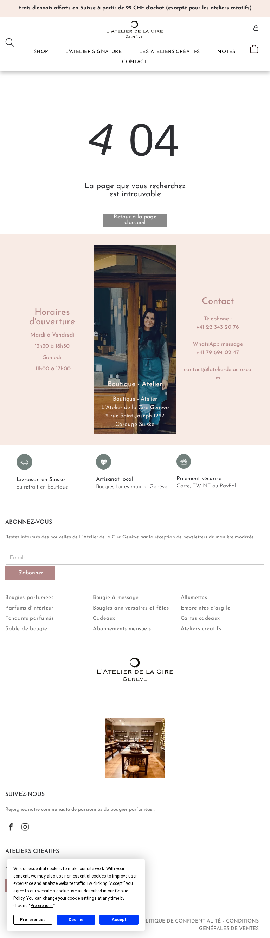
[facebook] (10, 828)
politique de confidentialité (180, 921)
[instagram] (25, 828)
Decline (76, 919)
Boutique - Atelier (135, 399)
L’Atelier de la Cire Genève (135, 407)
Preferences (33, 919)
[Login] (255, 28)
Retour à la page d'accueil (135, 219)
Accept (119, 919)
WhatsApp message (218, 344)
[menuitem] (40, 51)
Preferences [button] (42, 905)
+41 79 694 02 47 (217, 353)
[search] (9, 43)
